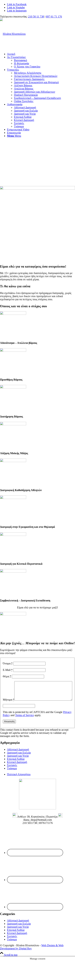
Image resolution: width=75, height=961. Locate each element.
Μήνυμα (8, 699)
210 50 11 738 (36, 16)
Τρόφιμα (12, 768)
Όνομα (8, 663)
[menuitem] (41, 54)
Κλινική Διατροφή (17, 762)
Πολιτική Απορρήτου (19, 774)
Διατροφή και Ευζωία (19, 752)
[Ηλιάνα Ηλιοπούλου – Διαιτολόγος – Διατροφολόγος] (13, 33)
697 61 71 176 (54, 16)
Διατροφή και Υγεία (18, 755)
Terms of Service (24, 715)
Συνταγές (12, 765)
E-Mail (8, 669)
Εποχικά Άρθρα (15, 758)
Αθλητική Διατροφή (18, 749)
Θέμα (7, 676)
